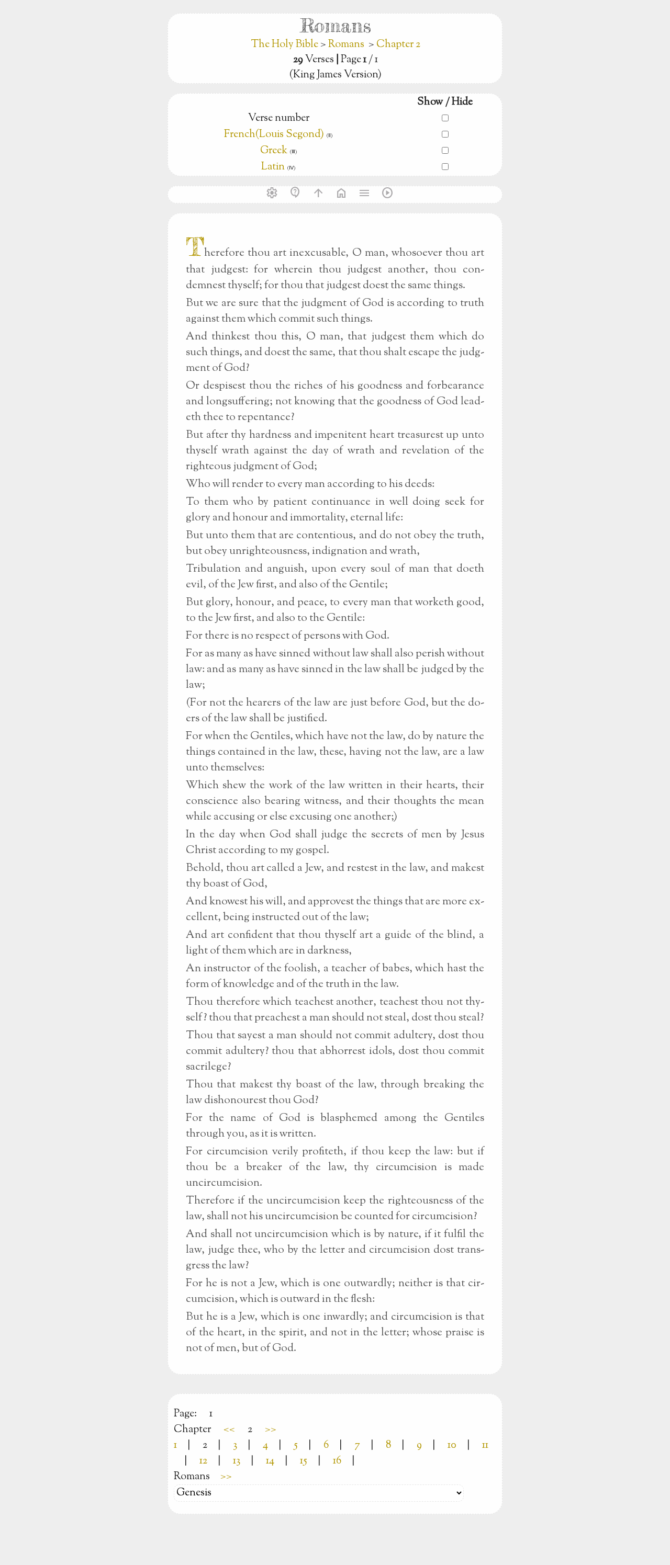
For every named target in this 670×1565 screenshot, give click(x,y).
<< (229, 1429)
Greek (273, 150)
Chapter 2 (398, 44)
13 (236, 1461)
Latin (273, 167)
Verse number (278, 118)
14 (270, 1461)
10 (452, 1445)
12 (203, 1461)
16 (337, 1461)
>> (270, 1429)
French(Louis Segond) (274, 134)
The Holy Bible (285, 44)
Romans (346, 44)
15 (303, 1461)
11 (485, 1445)
